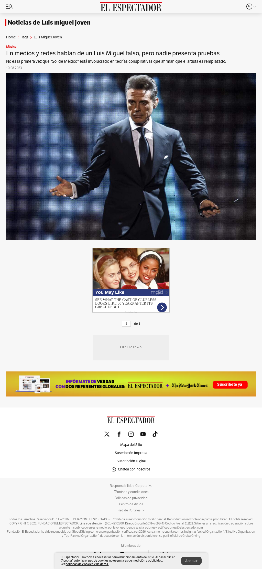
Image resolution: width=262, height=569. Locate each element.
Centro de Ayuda (131, 504)
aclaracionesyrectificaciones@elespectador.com (170, 527)
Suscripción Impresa (131, 453)
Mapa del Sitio (131, 445)
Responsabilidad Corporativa (131, 486)
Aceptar (191, 561)
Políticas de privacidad (131, 498)
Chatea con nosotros (134, 469)
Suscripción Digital (131, 461)
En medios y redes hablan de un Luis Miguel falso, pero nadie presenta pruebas (113, 53)
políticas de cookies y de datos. (87, 564)
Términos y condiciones (131, 492)
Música (11, 47)
